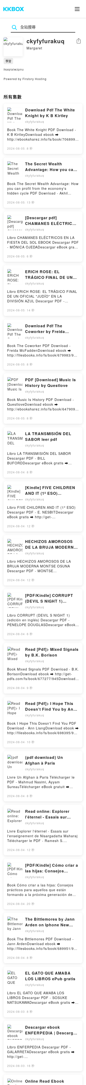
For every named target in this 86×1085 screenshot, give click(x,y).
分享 (78, 41)
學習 (8, 61)
